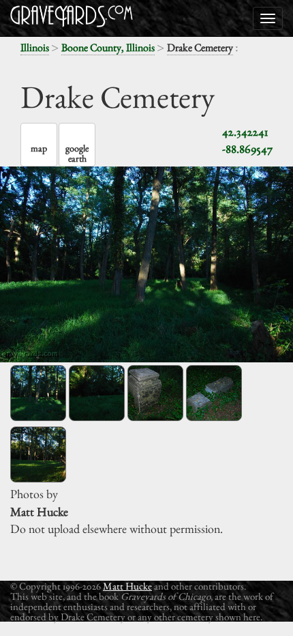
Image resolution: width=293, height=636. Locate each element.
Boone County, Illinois (108, 47)
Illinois (34, 47)
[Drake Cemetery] (38, 393)
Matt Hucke (127, 585)
